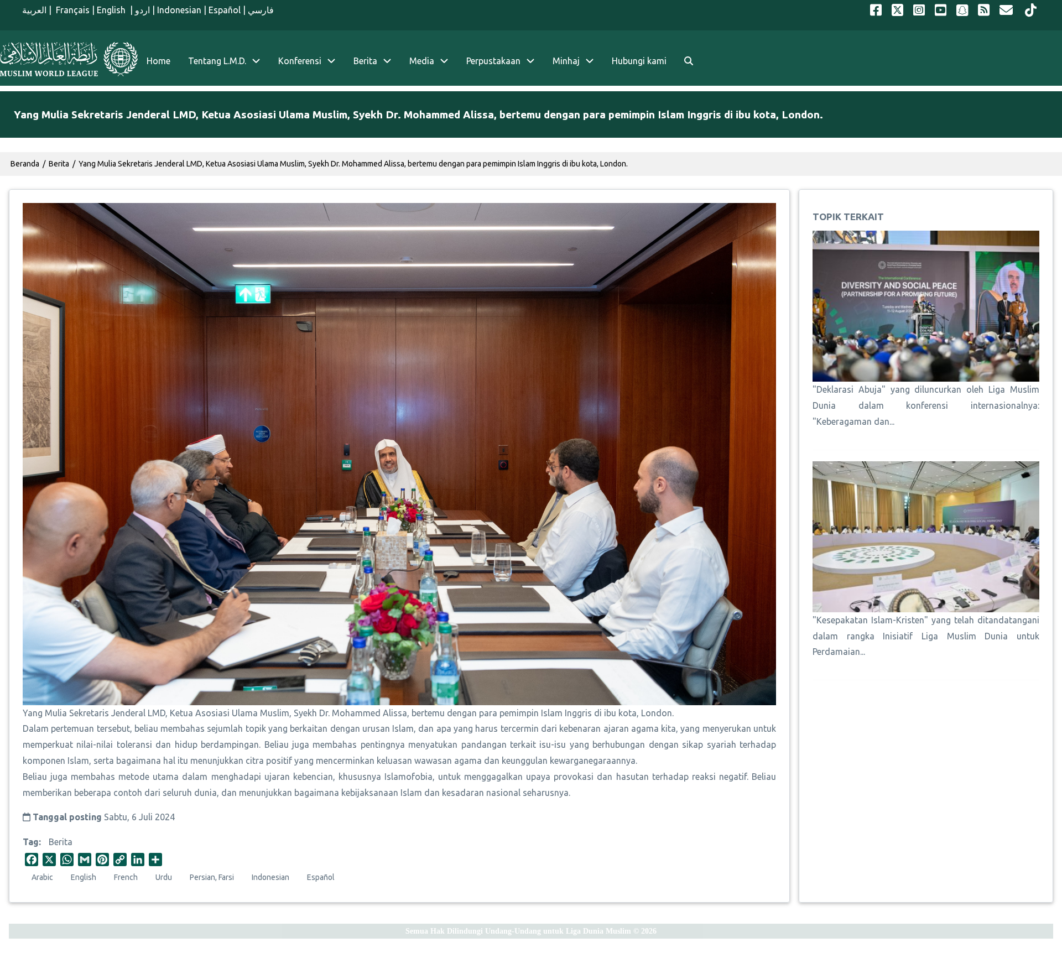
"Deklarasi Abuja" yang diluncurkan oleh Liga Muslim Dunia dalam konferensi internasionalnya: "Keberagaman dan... (926, 405)
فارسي (261, 10)
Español (225, 10)
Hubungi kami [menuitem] (639, 61)
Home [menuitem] (158, 61)
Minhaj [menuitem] (566, 61)
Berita (60, 842)
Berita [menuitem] (365, 61)
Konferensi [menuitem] (299, 61)
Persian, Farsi (212, 877)
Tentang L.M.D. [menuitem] (217, 61)
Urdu (163, 877)
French (126, 877)
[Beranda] (69, 59)
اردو (142, 10)
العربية (34, 10)
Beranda (25, 163)
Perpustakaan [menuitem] (493, 61)
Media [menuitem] (421, 61)
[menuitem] (688, 61)
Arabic (42, 877)
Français (72, 10)
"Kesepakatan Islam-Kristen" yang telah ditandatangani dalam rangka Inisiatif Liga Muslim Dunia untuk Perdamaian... (926, 636)
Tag (31, 842)
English (112, 10)
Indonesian (179, 10)
